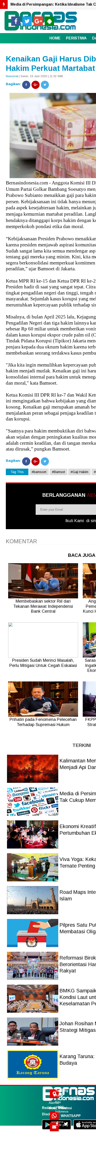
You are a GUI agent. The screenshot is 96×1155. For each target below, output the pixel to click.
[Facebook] (26, 85)
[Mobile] (49, 21)
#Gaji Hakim (79, 472)
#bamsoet (39, 472)
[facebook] (16, 21)
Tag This (17, 472)
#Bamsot (58, 472)
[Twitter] (45, 85)
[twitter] (27, 21)
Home (55, 38)
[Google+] (35, 85)
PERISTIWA (76, 38)
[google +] (38, 21)
